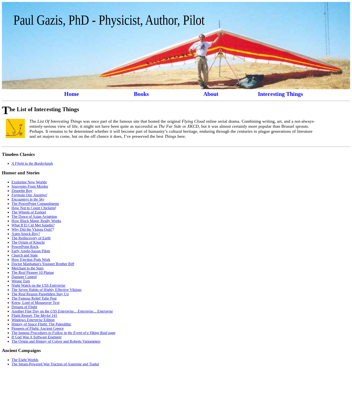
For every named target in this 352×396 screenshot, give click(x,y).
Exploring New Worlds (29, 182)
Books (141, 94)
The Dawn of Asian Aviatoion (34, 216)
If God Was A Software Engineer (36, 337)
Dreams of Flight (24, 307)
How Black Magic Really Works (36, 221)
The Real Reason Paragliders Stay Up (40, 294)
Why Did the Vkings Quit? (31, 229)
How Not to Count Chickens (33, 208)
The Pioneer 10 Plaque (32, 272)
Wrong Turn (20, 281)
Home (71, 94)
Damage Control (24, 277)
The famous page (63, 333)
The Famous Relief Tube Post (34, 298)
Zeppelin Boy (21, 191)
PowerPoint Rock (24, 247)
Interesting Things (280, 94)
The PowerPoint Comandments (35, 204)
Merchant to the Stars (27, 268)
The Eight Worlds (24, 360)
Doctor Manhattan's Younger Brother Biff (42, 264)
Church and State (24, 255)
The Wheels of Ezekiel (28, 212)
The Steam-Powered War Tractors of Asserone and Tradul (55, 364)
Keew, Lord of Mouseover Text (35, 303)
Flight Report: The (34, 316)
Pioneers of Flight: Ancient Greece (37, 328)
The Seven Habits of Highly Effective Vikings (46, 290)
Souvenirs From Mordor (29, 186)
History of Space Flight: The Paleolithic (41, 324)
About (210, 94)
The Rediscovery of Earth (31, 238)
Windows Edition (33, 320)
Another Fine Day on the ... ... (62, 311)
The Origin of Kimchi (28, 242)
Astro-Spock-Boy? (25, 234)
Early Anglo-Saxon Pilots (30, 251)
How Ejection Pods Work (30, 260)
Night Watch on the (38, 285)
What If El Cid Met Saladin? (33, 225)
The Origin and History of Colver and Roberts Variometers (55, 341)
